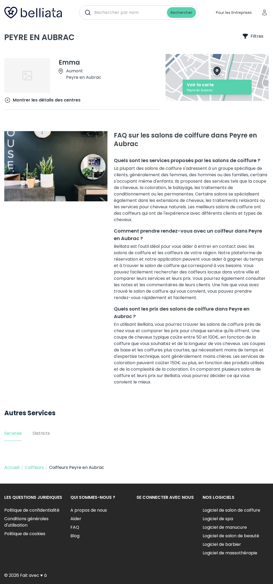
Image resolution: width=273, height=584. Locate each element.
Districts (41, 433)
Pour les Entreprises (234, 12)
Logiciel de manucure (225, 527)
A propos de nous (88, 510)
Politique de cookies (24, 534)
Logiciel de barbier (222, 544)
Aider (75, 519)
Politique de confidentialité (31, 510)
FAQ (74, 527)
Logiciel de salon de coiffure (231, 510)
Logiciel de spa (218, 519)
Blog (74, 536)
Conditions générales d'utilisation (26, 522)
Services (13, 433)
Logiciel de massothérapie (230, 553)
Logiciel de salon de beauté (231, 536)
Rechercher (181, 12)
